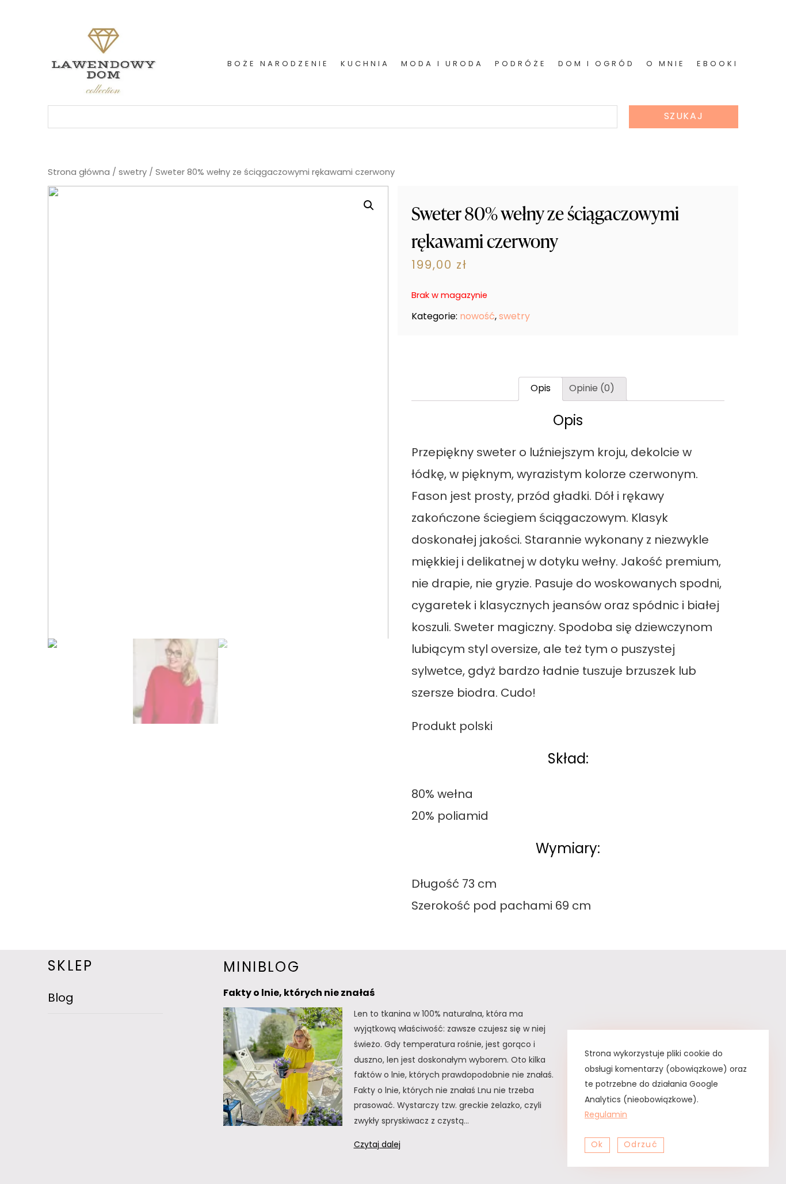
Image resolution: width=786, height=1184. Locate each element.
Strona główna (79, 173)
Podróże (521, 64)
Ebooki (717, 64)
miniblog (261, 968)
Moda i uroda (442, 64)
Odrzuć (641, 1145)
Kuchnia (365, 64)
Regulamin (606, 1115)
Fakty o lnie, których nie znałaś (299, 993)
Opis (541, 389)
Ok (597, 1145)
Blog (61, 999)
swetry (133, 173)
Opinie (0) (592, 389)
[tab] (540, 389)
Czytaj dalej (392, 1147)
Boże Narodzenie (278, 64)
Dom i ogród (596, 64)
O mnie (665, 64)
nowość (477, 317)
